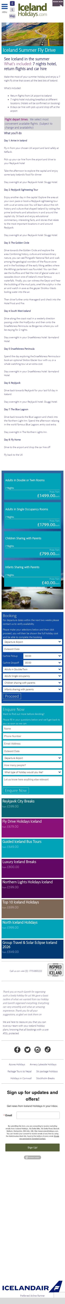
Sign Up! (32, 1147)
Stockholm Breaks (45, 1078)
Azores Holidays (17, 1064)
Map (12, 16)
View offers (32, 807)
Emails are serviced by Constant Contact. (39, 1137)
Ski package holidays (47, 1071)
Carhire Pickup (10, 656)
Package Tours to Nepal (20, 1071)
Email (8, 1115)
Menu (4, 12)
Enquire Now (16, 790)
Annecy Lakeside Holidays (43, 1064)
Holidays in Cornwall (21, 1078)
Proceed (12, 696)
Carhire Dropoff (11, 662)
